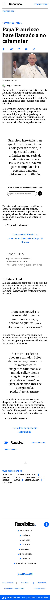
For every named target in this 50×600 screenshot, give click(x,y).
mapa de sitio (7, 582)
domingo (7, 475)
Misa (18, 477)
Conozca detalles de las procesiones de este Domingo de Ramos (25, 238)
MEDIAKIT (25, 582)
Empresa (26, 540)
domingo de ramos (26, 475)
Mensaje (6, 477)
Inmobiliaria (26, 554)
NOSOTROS (42, 582)
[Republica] (15, 4)
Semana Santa (32, 480)
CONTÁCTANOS (39, 588)
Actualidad (26, 531)
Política (26, 535)
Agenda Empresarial (26, 563)
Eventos (26, 559)
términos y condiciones (14, 588)
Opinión (26, 545)
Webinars (26, 549)
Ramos (5, 480)
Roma (17, 480)
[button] (3, 49)
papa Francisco (33, 477)
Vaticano (7, 482)
